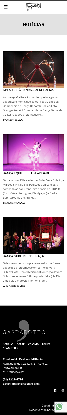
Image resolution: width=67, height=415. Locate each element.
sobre (21, 344)
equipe (46, 344)
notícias (8, 344)
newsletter (10, 348)
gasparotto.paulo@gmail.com (21, 383)
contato (33, 344)
